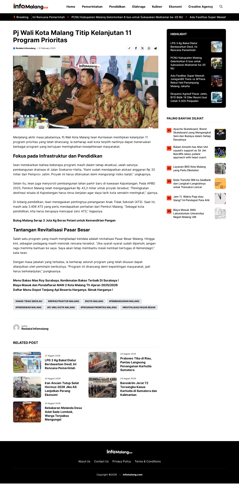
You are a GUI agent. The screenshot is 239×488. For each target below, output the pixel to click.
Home (70, 6)
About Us (84, 461)
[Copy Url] (129, 48)
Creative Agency (200, 6)
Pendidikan (117, 6)
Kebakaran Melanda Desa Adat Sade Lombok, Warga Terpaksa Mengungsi (63, 413)
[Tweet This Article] (142, 48)
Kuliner (157, 6)
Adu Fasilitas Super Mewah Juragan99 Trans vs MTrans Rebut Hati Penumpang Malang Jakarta (187, 81)
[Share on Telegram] (155, 48)
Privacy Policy (121, 461)
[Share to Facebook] (136, 48)
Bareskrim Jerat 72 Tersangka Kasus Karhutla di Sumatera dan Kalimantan (138, 388)
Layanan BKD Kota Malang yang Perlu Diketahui (189, 168)
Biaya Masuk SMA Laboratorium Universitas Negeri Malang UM (188, 213)
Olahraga (138, 6)
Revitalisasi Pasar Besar (139, 307)
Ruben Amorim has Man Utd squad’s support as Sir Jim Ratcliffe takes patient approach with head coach (190, 152)
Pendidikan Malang (29, 307)
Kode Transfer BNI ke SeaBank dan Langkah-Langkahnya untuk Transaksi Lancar (192, 183)
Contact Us (101, 461)
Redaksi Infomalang (25, 48)
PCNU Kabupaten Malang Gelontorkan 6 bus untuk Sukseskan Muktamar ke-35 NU (119, 17)
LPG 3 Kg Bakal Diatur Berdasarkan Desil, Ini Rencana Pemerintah (60, 364)
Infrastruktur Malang (64, 301)
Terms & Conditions (148, 461)
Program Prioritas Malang (99, 307)
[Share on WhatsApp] (149, 48)
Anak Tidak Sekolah (29, 301)
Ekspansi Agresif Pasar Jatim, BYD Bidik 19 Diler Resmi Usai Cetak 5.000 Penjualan (188, 97)
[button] (221, 6)
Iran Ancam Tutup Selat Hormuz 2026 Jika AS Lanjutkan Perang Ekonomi (62, 388)
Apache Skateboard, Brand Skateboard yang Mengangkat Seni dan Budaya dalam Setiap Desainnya (192, 134)
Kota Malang (94, 301)
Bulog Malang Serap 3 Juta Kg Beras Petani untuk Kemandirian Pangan (64, 220)
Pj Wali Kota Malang (62, 307)
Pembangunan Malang (125, 301)
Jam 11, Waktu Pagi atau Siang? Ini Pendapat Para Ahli (191, 198)
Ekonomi (175, 6)
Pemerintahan (92, 6)
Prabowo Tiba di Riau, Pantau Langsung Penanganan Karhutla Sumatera (136, 364)
